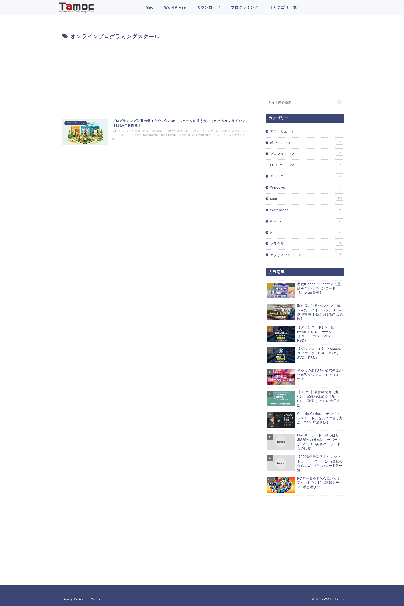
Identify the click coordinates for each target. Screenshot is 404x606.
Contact (97, 599)
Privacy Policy (72, 599)
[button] (339, 102)
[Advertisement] (155, 76)
